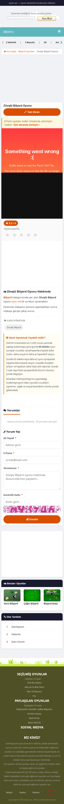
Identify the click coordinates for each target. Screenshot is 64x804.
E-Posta (8, 453)
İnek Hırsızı (34, 718)
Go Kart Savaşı (34, 713)
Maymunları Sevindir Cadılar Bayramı (34, 709)
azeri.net (16, 301)
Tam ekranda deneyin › (26, 124)
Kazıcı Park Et (34, 722)
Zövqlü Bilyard (14, 327)
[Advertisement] (32, 79)
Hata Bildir (50, 792)
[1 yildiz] (7, 235)
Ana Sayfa (11, 51)
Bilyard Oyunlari (26, 51)
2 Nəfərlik (11, 42)
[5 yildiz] (35, 235)
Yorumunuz (11, 468)
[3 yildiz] (21, 235)
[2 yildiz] (14, 235)
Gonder (33, 519)
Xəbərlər (16, 634)
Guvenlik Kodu (13, 494)
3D (45, 42)
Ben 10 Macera (34, 691)
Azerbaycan (17, 626)
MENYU (8, 32)
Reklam (36, 792)
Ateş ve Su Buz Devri (34, 687)
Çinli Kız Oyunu (34, 682)
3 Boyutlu (30, 42)
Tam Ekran (33, 112)
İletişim (9, 792)
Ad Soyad (9, 438)
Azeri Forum (18, 641)
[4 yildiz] (28, 235)
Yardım (22, 792)
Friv (34, 696)
